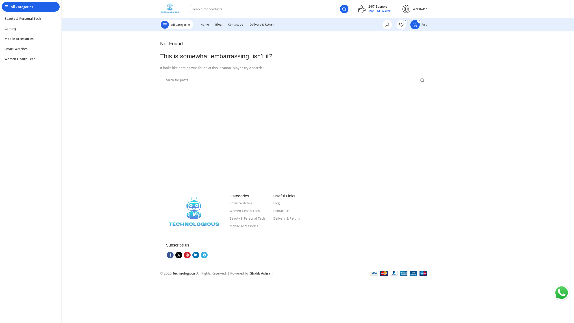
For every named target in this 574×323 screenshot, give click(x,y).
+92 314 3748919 (381, 11)
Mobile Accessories (244, 226)
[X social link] (178, 255)
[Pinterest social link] (187, 255)
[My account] (387, 24)
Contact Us (281, 211)
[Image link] (194, 215)
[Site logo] (170, 8)
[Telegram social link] (204, 255)
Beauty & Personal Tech (247, 218)
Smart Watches (241, 203)
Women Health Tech (245, 211)
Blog (276, 203)
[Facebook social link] (170, 255)
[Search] (344, 9)
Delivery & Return (286, 218)
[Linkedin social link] (195, 255)
